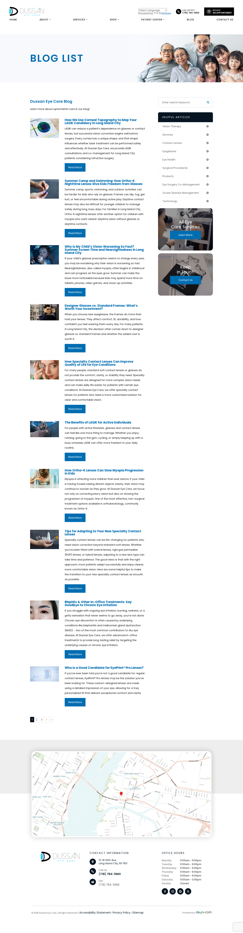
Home (13, 19)
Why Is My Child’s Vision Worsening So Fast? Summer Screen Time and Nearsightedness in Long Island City (104, 249)
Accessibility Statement (95, 912)
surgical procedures (175, 168)
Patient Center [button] (151, 19)
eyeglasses (169, 151)
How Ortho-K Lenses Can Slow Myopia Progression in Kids (104, 472)
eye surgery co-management (181, 184)
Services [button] (79, 19)
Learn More (185, 235)
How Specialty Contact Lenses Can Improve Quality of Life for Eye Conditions (99, 363)
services (167, 134)
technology (169, 201)
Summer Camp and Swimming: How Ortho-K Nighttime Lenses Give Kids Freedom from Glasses (103, 182)
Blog (190, 19)
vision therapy (171, 126)
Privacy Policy (121, 912)
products (168, 176)
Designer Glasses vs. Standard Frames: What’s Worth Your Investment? (101, 307)
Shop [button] (113, 19)
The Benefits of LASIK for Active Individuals (98, 422)
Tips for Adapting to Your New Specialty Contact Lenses (103, 533)
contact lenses (172, 143)
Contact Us (225, 19)
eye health (168, 159)
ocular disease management (180, 193)
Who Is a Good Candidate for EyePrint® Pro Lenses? (104, 668)
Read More (75, 167)
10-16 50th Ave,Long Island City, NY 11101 (113, 861)
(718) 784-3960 (110, 874)
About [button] (44, 19)
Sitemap (138, 912)
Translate (165, 13)
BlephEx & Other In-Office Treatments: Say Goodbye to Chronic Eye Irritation (98, 603)
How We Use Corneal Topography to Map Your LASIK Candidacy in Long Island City (101, 121)
